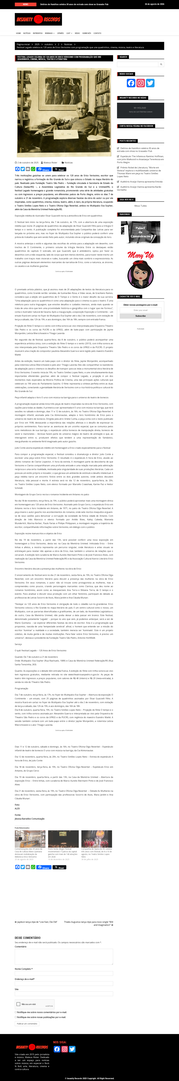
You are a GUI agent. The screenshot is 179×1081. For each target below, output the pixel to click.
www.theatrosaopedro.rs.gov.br (83, 674)
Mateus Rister (50, 162)
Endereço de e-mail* (25, 979)
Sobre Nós (86, 33)
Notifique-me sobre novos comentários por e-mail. (42, 1012)
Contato (97, 33)
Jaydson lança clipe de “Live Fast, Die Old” (37, 921)
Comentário (20, 946)
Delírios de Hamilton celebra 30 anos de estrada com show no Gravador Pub (74, 4)
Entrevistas (37, 33)
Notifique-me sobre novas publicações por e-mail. (41, 1017)
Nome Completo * (24, 968)
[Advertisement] (115, 19)
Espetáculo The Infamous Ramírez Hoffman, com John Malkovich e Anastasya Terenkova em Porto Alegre (140, 159)
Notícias (26, 33)
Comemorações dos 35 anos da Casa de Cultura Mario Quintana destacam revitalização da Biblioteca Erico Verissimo (28, 853)
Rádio (77, 33)
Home (18, 33)
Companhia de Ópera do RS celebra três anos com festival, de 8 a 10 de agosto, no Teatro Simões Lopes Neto (96, 853)
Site (16, 989)
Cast (68, 33)
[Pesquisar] (161, 64)
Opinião (60, 33)
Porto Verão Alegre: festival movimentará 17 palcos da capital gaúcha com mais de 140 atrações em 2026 (62, 853)
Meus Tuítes (140, 205)
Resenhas (49, 33)
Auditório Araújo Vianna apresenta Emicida (141, 181)
